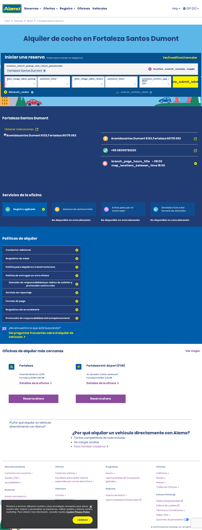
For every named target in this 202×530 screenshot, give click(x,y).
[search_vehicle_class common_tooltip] (151, 92)
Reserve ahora (33, 399)
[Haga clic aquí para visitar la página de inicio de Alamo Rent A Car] (11, 8)
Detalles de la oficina (34, 383)
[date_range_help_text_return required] (88, 82)
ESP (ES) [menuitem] (191, 8)
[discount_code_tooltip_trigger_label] (32, 92)
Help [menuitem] (175, 8)
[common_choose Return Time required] (121, 82)
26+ (144, 83)
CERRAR (82, 520)
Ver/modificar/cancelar (180, 58)
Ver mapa (193, 351)
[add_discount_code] (5, 92)
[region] (49, 514)
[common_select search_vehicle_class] (117, 92)
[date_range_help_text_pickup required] (20, 82)
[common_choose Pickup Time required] (53, 82)
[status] (26, 71)
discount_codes (19, 92)
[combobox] (101, 69)
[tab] (24, 209)
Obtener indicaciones (19, 129)
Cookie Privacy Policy (78, 512)
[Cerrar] (91, 507)
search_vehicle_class (134, 92)
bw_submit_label (185, 82)
